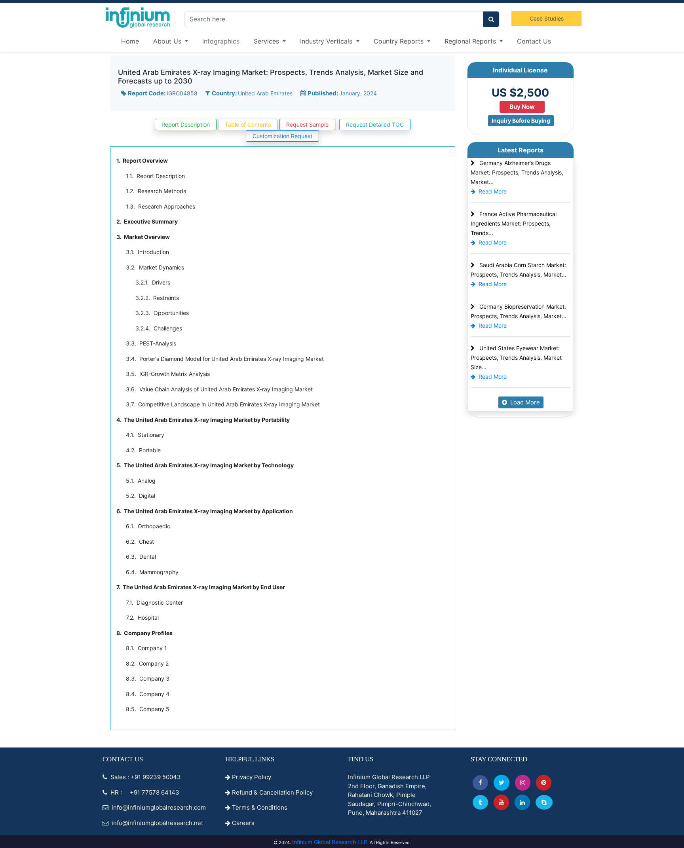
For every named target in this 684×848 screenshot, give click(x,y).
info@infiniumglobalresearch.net (156, 823)
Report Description (186, 124)
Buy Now (522, 106)
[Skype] (544, 802)
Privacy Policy (250, 777)
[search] (491, 19)
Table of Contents (248, 124)
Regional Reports (471, 41)
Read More (493, 191)
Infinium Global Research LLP (329, 842)
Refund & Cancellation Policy (271, 792)
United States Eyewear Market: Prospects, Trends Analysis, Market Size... (516, 357)
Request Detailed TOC (375, 124)
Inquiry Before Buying (521, 120)
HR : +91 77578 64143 (144, 792)
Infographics (220, 41)
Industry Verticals (327, 41)
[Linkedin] (522, 802)
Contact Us (534, 41)
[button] (480, 782)
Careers (242, 823)
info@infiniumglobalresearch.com (158, 807)
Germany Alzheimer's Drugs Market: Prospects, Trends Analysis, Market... (517, 172)
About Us (168, 41)
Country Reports (400, 41)
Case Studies (547, 18)
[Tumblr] (480, 802)
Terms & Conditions (258, 807)
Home (130, 41)
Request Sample (307, 124)
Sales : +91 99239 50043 (145, 777)
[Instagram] (522, 782)
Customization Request (282, 136)
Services (267, 41)
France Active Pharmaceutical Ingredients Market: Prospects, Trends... (514, 223)
